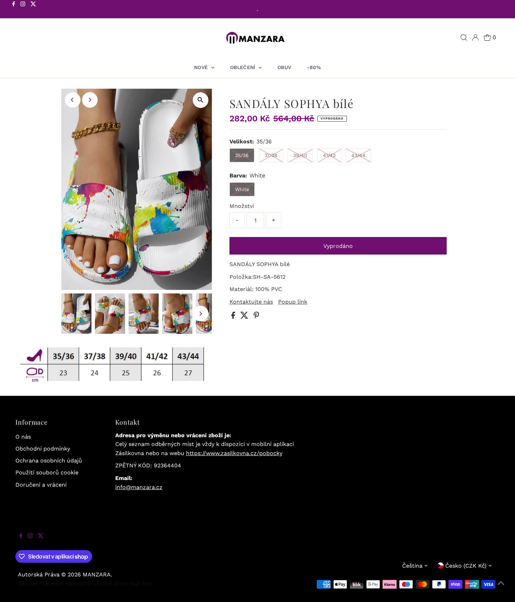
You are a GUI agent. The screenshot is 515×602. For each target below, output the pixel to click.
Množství (241, 206)
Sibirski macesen (40, 583)
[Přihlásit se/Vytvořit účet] (475, 37)
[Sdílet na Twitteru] (245, 316)
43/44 (358, 155)
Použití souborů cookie (46, 472)
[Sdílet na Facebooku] (234, 316)
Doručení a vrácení (41, 484)
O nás (23, 436)
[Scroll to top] (501, 588)
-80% (314, 67)
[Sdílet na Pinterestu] (256, 316)
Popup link (292, 302)
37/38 (271, 155)
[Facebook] (14, 9)
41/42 (329, 155)
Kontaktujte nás (251, 302)
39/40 (300, 155)
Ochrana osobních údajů (48, 460)
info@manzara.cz (139, 487)
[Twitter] (33, 9)
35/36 (242, 155)
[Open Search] (464, 37)
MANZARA (97, 574)
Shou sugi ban (133, 583)
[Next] (90, 100)
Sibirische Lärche (88, 583)
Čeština (412, 565)
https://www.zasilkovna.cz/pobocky (234, 453)
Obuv (284, 67)
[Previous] (73, 100)
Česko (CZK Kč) (466, 565)
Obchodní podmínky (42, 448)
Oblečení (243, 67)
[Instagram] (23, 9)
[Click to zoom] (200, 100)
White (242, 189)
